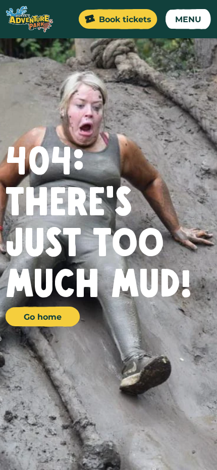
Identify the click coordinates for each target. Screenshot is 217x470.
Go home (43, 317)
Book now (156, 448)
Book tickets (125, 19)
